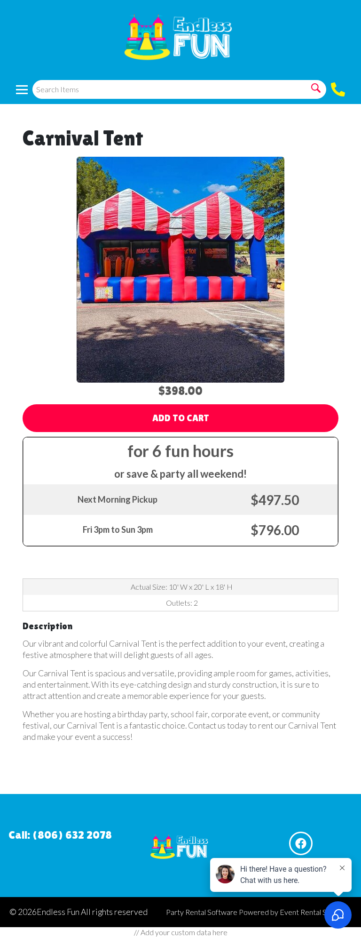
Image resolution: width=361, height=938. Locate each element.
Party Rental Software (201, 911)
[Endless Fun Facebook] (301, 843)
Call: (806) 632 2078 (60, 834)
